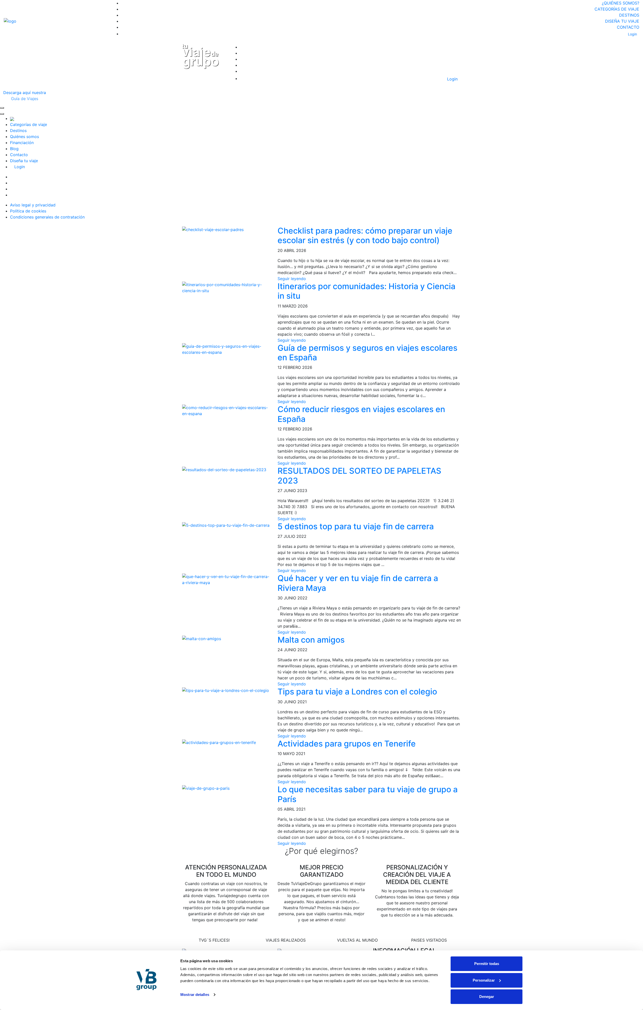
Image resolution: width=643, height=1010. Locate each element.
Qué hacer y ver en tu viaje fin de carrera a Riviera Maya (358, 583)
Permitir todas (486, 963)
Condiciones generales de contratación (47, 216)
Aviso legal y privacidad (33, 204)
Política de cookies (28, 210)
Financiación (22, 142)
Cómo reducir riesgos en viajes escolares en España (361, 414)
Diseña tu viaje (622, 21)
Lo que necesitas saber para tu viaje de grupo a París (368, 794)
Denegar (486, 996)
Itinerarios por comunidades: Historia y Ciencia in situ (366, 291)
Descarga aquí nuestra (24, 95)
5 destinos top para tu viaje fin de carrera (356, 526)
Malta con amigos (311, 640)
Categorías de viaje (617, 9)
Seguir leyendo (292, 278)
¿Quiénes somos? (620, 3)
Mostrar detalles (194, 994)
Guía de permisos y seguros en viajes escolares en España (367, 352)
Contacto (628, 27)
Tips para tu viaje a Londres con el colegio (357, 691)
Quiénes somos (24, 136)
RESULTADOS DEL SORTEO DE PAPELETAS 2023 (359, 475)
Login (632, 34)
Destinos (629, 15)
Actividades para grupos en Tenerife (347, 744)
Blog (14, 148)
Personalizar (484, 980)
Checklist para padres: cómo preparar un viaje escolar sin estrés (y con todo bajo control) (365, 235)
